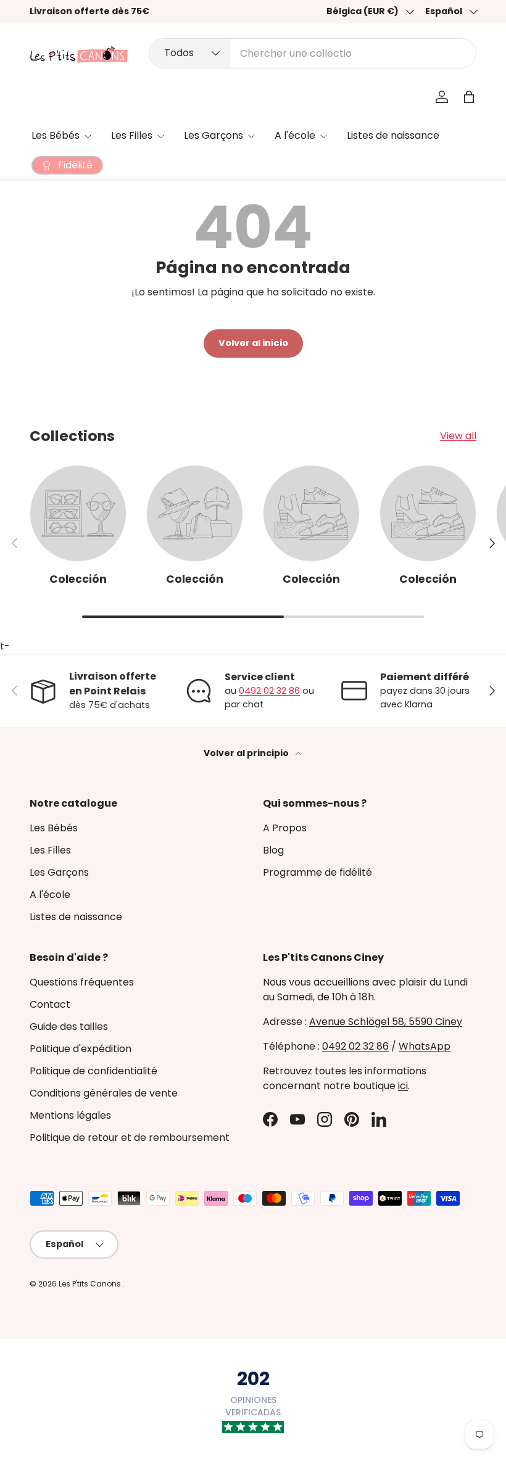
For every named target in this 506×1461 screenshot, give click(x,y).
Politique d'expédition (80, 1049)
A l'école (50, 894)
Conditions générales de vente (104, 1093)
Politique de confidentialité (93, 1071)
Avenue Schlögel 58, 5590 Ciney (385, 1021)
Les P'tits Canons (91, 1283)
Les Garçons (59, 872)
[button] (469, 96)
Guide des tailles (69, 1026)
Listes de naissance (393, 135)
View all (458, 436)
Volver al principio (247, 753)
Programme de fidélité (317, 872)
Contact (50, 1004)
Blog (273, 850)
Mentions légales (70, 1115)
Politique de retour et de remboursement (130, 1137)
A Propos (285, 828)
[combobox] (312, 53)
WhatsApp (424, 1046)
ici (403, 1086)
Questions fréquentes (82, 982)
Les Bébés (54, 828)
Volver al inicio (253, 343)
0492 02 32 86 (269, 691)
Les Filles (50, 850)
